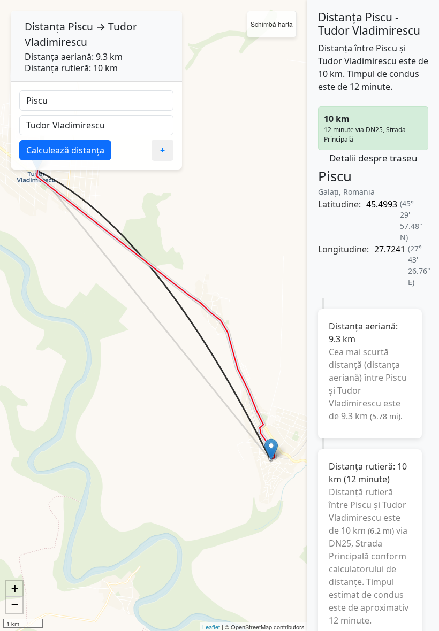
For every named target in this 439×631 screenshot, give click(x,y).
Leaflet (211, 626)
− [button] (14, 604)
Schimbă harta (272, 23)
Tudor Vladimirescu (81, 34)
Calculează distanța (65, 150)
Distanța (45, 26)
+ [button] (14, 588)
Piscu (80, 26)
